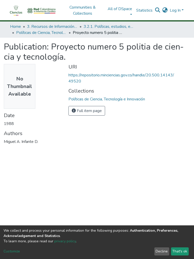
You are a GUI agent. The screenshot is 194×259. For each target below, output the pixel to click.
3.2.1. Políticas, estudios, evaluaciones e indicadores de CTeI (109, 26)
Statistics (144, 10)
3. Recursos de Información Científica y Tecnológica (52, 26)
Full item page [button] (89, 111)
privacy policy (65, 241)
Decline (162, 251)
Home (15, 26)
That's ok (179, 251)
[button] (165, 10)
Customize (12, 251)
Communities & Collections (82, 10)
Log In (175, 10)
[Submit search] (158, 10)
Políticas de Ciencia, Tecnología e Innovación (41, 32)
